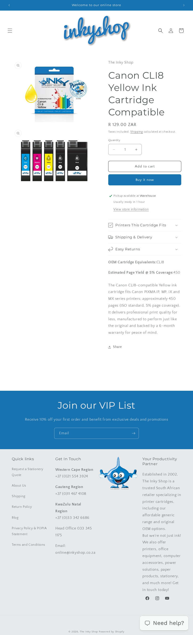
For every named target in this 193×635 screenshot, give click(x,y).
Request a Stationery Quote (27, 472)
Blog (15, 518)
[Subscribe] (133, 433)
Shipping (136, 131)
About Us (19, 486)
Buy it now (145, 180)
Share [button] (117, 347)
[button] (10, 30)
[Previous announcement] (9, 5)
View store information (131, 209)
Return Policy (22, 507)
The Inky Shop (89, 631)
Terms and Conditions (28, 545)
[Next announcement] (184, 5)
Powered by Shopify (112, 631)
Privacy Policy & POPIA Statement (29, 531)
